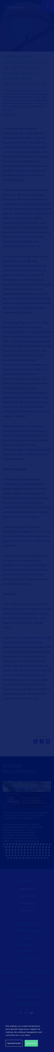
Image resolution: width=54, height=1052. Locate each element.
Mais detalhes (14, 1043)
